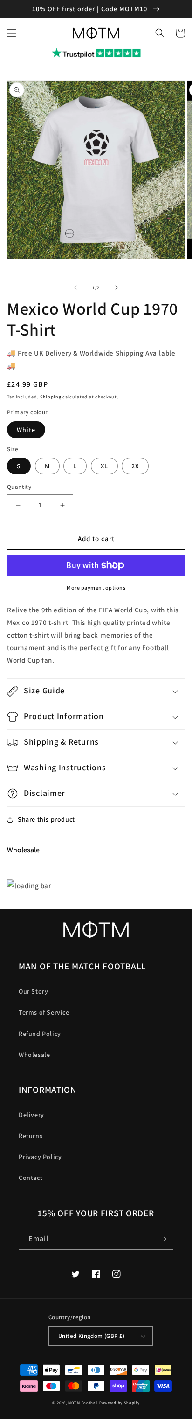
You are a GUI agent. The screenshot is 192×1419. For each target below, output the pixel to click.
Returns (30, 1135)
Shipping (51, 397)
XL (104, 466)
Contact (30, 1177)
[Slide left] (75, 287)
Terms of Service (44, 1012)
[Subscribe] (162, 1239)
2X (135, 466)
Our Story (33, 991)
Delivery (31, 1115)
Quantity (19, 487)
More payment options (96, 587)
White (26, 429)
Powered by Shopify (119, 1402)
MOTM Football (83, 1402)
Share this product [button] (46, 819)
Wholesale (23, 850)
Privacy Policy (40, 1156)
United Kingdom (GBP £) (91, 1336)
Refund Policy (40, 1033)
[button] (11, 33)
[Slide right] (116, 287)
